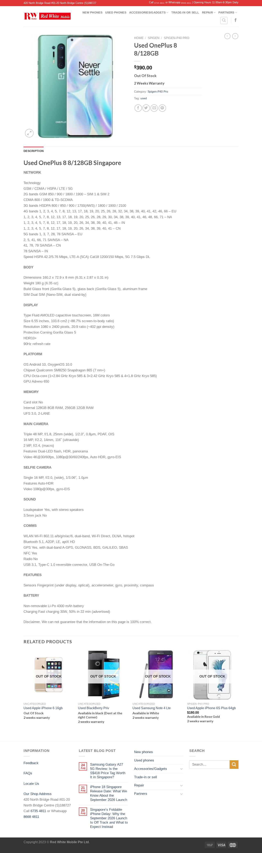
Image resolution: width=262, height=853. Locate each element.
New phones (92, 12)
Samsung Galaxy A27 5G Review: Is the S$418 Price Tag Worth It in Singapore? (107, 770)
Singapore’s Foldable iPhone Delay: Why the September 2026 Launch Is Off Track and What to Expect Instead (109, 818)
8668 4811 (186, 3)
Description (34, 151)
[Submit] (234, 764)
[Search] (224, 20)
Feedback (31, 763)
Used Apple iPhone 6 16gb (43, 708)
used (143, 98)
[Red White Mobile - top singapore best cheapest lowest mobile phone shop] (47, 16)
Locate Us (31, 784)
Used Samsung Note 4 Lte (151, 708)
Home (138, 38)
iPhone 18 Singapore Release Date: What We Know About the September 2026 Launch (108, 793)
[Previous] (24, 695)
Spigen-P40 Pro (176, 38)
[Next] (237, 695)
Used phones (115, 12)
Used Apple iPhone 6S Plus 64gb (211, 708)
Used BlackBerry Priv (93, 708)
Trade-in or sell (185, 12)
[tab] (34, 151)
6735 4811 (159, 3)
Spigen (153, 38)
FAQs (28, 773)
